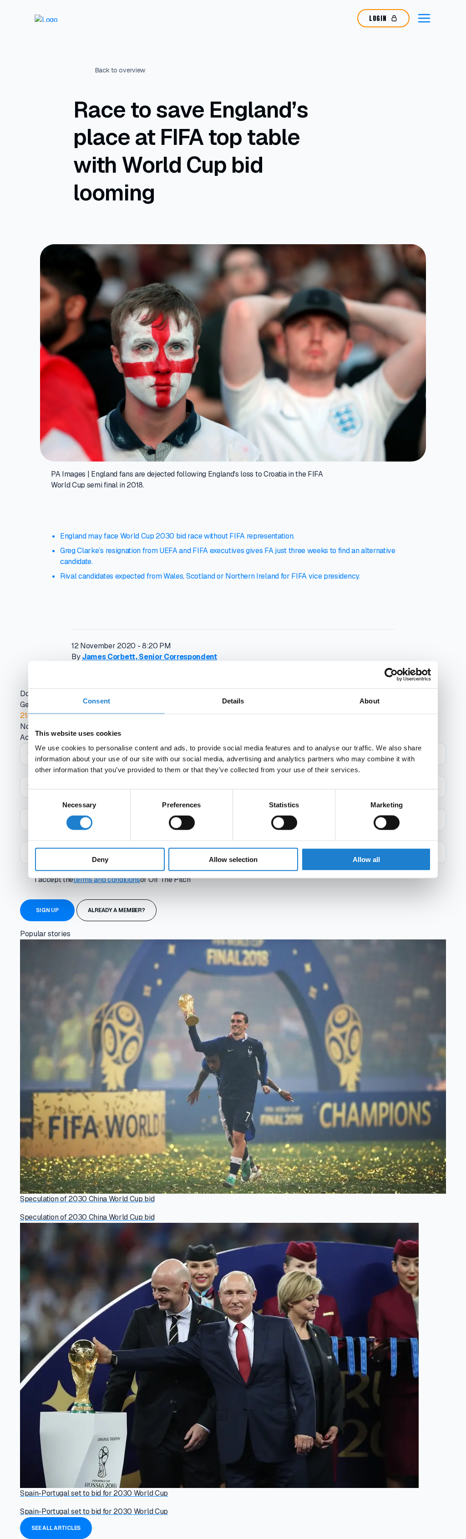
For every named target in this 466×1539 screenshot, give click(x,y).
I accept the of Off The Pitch (113, 879)
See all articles (56, 1528)
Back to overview (120, 70)
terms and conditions (106, 879)
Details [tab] (233, 701)
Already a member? (116, 910)
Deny (100, 859)
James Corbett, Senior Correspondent (149, 657)
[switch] (182, 823)
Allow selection (233, 859)
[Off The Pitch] (68, 18)
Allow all (366, 859)
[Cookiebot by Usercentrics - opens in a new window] (391, 675)
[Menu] (424, 18)
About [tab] (370, 701)
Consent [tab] (96, 701)
